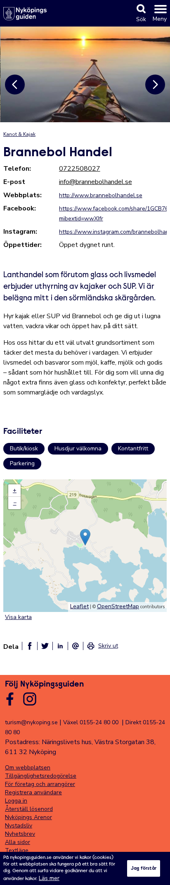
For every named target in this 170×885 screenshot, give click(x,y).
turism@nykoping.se (31, 722)
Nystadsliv (18, 825)
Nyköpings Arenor (28, 817)
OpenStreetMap (118, 606)
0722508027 (79, 168)
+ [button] (15, 490)
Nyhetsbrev (20, 834)
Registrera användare (33, 792)
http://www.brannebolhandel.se (100, 195)
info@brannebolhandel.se (95, 181)
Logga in (16, 801)
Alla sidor (17, 842)
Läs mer (49, 878)
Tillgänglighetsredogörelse (40, 776)
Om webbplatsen (27, 767)
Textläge (16, 850)
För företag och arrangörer (40, 784)
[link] (102, 646)
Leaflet (79, 606)
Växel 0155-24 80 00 (90, 722)
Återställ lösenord (29, 809)
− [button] (15, 503)
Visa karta (18, 617)
